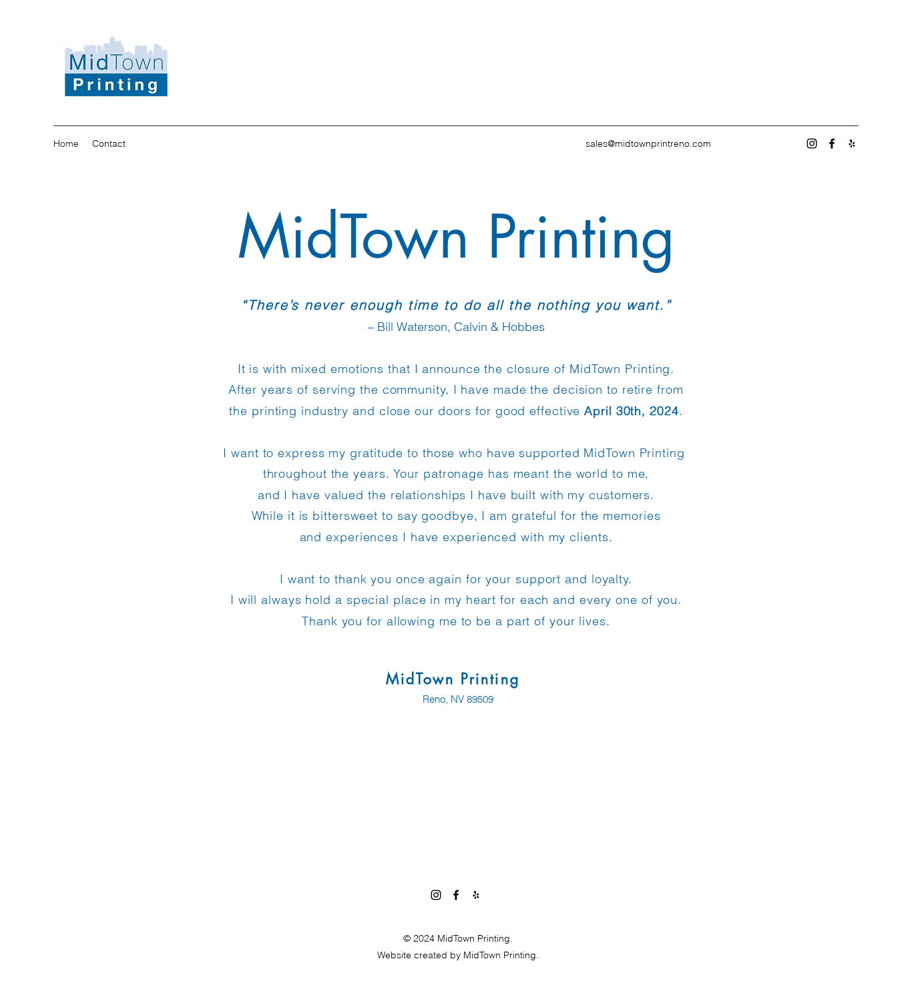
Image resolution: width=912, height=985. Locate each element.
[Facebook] (832, 143)
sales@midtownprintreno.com (648, 143)
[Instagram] (812, 143)
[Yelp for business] (852, 143)
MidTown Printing (456, 237)
